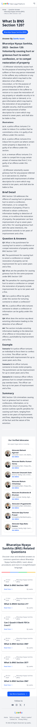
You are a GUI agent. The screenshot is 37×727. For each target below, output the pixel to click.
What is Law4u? (26, 717)
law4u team (19, 38)
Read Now (7, 589)
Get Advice (15, 457)
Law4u (29, 723)
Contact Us (13, 719)
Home (4, 9)
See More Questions (17, 694)
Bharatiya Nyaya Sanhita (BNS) (14, 11)
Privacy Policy (22, 719)
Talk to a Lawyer (14, 717)
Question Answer (14, 9)
